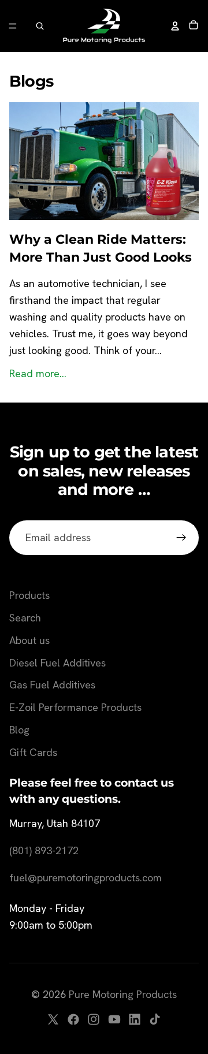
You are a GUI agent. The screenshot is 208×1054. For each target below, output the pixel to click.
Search (25, 617)
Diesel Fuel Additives (57, 662)
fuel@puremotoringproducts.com (85, 877)
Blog (19, 729)
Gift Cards (33, 752)
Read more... (37, 373)
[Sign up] (181, 538)
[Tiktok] (155, 1019)
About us (29, 640)
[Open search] (40, 26)
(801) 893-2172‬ (44, 850)
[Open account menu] (175, 26)
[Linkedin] (135, 1019)
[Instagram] (94, 1019)
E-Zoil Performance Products (75, 707)
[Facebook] (73, 1019)
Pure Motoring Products (123, 994)
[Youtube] (114, 1019)
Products (29, 595)
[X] (53, 1019)
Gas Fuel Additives (52, 684)
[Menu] (13, 26)
